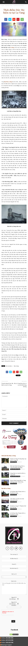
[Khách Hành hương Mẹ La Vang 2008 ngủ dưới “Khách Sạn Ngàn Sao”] (5, 482)
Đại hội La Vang (13, 461)
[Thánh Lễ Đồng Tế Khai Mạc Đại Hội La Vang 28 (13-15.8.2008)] (5, 460)
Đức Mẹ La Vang (9, 5)
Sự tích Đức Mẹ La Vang (18, 5)
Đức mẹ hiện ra (9, 366)
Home (2, 5)
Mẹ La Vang (16, 366)
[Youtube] (20, 548)
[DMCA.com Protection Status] (14, 635)
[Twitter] (16, 548)
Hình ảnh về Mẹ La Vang (15, 469)
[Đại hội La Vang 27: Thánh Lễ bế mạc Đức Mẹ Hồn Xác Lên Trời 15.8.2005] (5, 508)
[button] (26, 2)
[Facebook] (7, 548)
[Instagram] (12, 548)
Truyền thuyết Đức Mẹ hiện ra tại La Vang (7, 384)
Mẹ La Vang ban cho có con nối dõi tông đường (20, 385)
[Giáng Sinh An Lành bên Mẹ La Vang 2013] (5, 475)
